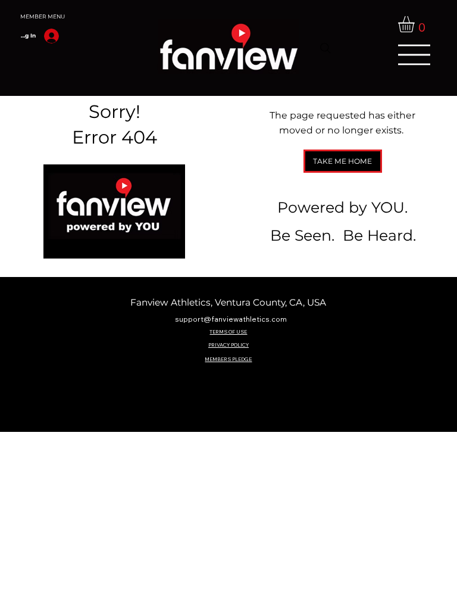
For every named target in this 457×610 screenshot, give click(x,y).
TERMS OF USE (228, 331)
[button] (415, 24)
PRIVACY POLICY (228, 344)
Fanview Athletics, (172, 302)
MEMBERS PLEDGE (228, 359)
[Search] (325, 48)
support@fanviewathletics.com (231, 319)
